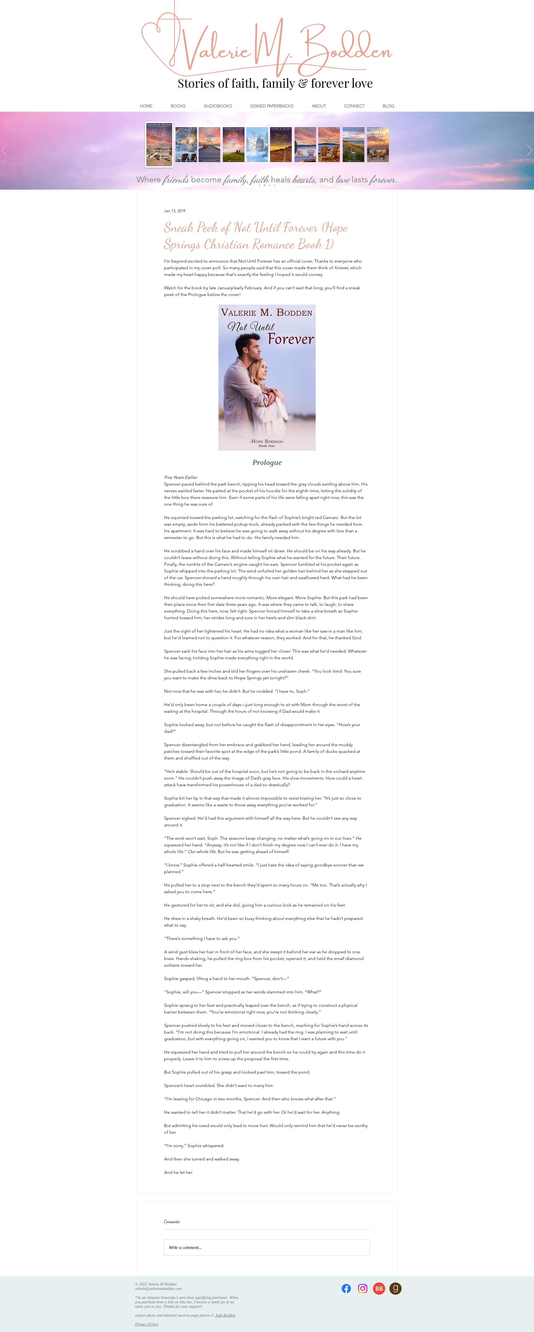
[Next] (530, 150)
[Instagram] (363, 1288)
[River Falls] (269, 185)
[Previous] (4, 150)
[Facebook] (346, 1288)
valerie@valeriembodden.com (158, 1289)
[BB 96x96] (379, 1288)
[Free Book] (274, 185)
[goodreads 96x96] (395, 1288)
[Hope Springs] (264, 185)
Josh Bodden (225, 1315)
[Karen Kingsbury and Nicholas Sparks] (259, 185)
